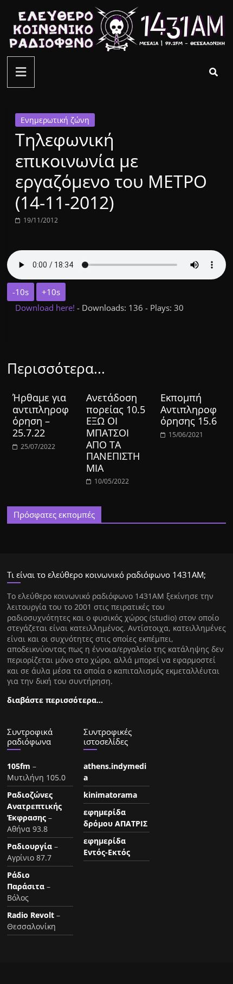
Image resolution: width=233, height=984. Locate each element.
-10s (20, 291)
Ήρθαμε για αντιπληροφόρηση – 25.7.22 (40, 415)
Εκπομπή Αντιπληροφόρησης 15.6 (188, 409)
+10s (51, 291)
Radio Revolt (30, 915)
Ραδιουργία (29, 846)
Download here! (46, 307)
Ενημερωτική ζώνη (55, 120)
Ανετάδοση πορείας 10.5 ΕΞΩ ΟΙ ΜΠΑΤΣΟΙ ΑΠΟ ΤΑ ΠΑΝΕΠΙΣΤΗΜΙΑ (115, 432)
